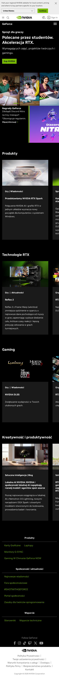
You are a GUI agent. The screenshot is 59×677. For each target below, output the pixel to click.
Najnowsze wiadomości (16, 576)
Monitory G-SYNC (13, 551)
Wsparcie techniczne (30, 620)
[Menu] (55, 24)
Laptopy (28, 545)
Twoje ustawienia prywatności (28, 659)
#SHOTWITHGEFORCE (16, 589)
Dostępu (45, 662)
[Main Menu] (3, 18)
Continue (42, 11)
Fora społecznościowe (15, 582)
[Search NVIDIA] (8, 17)
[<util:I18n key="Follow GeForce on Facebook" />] (15, 643)
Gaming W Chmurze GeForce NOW (22, 558)
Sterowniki (10, 620)
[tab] (6, 103)
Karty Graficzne (12, 545)
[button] (43, 18)
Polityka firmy (13, 666)
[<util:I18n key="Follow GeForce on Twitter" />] (35, 643)
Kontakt (29, 669)
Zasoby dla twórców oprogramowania (24, 602)
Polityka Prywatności (28, 655)
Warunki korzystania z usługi (22, 662)
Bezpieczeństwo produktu (37, 666)
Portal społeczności (14, 595)
